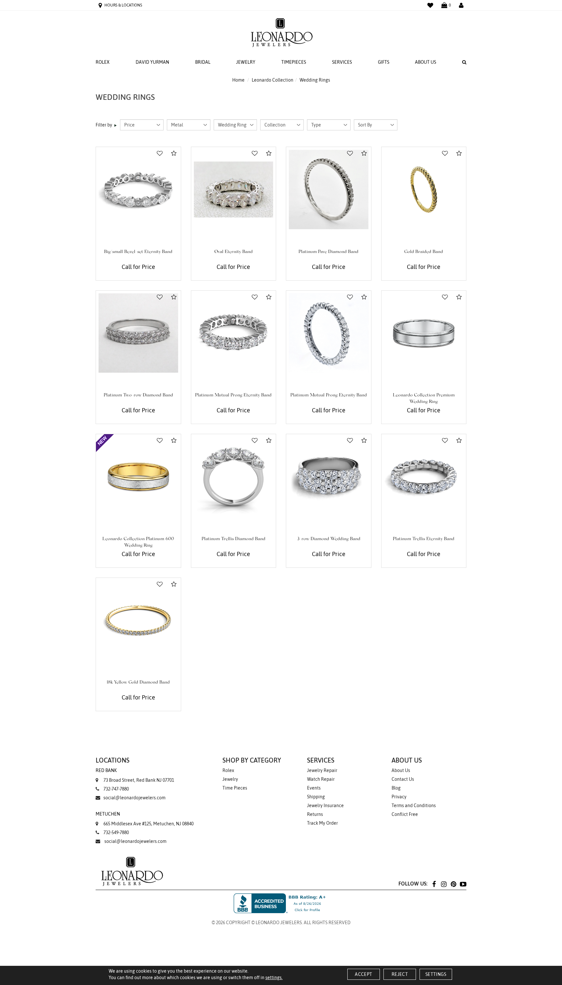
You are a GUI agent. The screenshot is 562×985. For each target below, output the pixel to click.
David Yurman (152, 62)
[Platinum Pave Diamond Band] (328, 189)
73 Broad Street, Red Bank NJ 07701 (135, 775)
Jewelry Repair (322, 770)
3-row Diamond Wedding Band (328, 539)
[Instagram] (443, 883)
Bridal (202, 62)
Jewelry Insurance (325, 805)
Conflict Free (405, 814)
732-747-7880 (116, 789)
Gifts (383, 62)
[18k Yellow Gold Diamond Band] (138, 620)
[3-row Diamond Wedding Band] (328, 476)
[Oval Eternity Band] (234, 189)
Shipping (316, 796)
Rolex (103, 62)
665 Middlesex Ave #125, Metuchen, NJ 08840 (145, 818)
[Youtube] (463, 883)
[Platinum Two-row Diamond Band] (138, 333)
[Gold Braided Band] (424, 189)
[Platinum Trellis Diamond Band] (234, 476)
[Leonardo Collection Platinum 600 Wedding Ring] (138, 476)
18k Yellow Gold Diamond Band (138, 682)
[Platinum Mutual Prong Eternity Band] (234, 333)
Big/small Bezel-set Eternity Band (138, 252)
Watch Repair (321, 779)
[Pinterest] (453, 883)
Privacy (399, 796)
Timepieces (293, 62)
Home (238, 80)
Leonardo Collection (272, 80)
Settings (435, 974)
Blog (396, 788)
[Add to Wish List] (160, 153)
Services (342, 62)
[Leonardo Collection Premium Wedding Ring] (424, 333)
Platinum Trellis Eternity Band (423, 539)
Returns (315, 814)
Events (314, 788)
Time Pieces (234, 788)
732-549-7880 (116, 832)
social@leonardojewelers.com (134, 797)
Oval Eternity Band (233, 252)
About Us (425, 62)
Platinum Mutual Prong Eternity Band (233, 395)
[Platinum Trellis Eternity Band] (424, 476)
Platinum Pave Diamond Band (328, 252)
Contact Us (403, 779)
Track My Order (322, 823)
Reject (400, 974)
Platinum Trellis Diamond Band (233, 539)
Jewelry (245, 62)
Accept (363, 974)
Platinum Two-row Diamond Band (138, 395)
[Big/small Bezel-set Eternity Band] (138, 189)
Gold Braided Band (423, 252)
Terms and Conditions (414, 805)
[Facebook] (434, 883)
